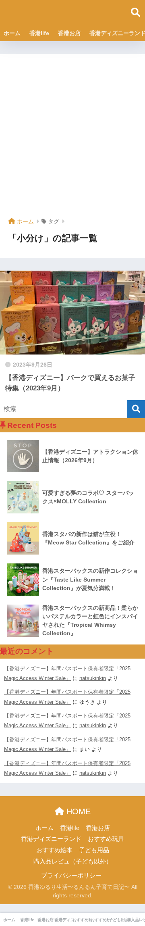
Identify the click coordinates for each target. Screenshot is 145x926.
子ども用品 (94, 850)
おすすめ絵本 (54, 850)
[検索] (136, 409)
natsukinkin (92, 678)
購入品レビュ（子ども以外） (72, 861)
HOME (77, 811)
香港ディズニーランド (51, 839)
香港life (39, 33)
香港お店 (69, 33)
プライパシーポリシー (71, 875)
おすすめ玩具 (106, 839)
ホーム (12, 33)
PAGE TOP (132, 891)
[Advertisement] (72, 138)
